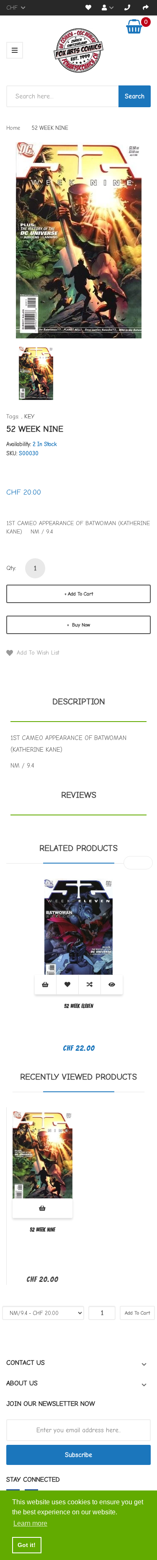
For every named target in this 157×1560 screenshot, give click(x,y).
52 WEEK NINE (42, 1230)
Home (13, 128)
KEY (29, 416)
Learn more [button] (30, 1523)
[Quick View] (112, 984)
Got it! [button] (27, 1545)
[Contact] (127, 7)
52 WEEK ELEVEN (78, 1006)
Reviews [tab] (78, 795)
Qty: (11, 568)
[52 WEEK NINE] (36, 372)
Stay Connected (33, 1479)
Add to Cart (80, 594)
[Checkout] (146, 7)
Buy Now (80, 625)
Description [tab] (78, 702)
